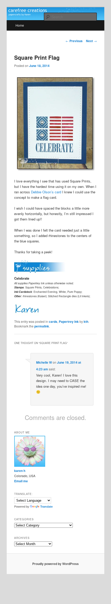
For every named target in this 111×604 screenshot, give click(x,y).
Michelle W (44, 362)
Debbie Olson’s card (46, 191)
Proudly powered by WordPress (55, 563)
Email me (21, 481)
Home (19, 25)
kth (86, 321)
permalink (41, 326)
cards (53, 321)
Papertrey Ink (69, 321)
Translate (46, 506)
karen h (19, 470)
